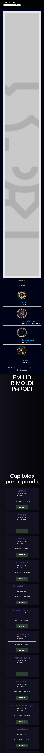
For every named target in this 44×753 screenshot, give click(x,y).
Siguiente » (23, 370)
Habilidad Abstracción (29, 321)
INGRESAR (22, 507)
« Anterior (9, 367)
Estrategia (25, 302)
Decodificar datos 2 (28, 340)
